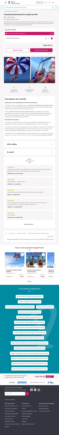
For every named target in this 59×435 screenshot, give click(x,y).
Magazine (24, 421)
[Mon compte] (46, 2)
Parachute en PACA (9, 411)
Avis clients (24, 419)
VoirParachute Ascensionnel (11, 11)
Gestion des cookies (10, 399)
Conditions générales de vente (29, 411)
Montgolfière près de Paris (11, 413)
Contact (24, 408)
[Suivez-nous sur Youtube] (39, 390)
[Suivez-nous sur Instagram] (35, 390)
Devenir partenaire (43, 406)
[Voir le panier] (53, 2)
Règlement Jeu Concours (28, 424)
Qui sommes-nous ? (27, 406)
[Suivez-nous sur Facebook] (31, 390)
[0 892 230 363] (42, 376)
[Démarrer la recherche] (52, 7)
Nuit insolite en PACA (10, 416)
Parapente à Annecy (10, 421)
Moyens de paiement (27, 413)
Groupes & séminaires (44, 411)
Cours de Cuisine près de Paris (12, 424)
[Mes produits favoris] (50, 2)
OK (27, 393)
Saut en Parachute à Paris (11, 406)
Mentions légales (26, 416)
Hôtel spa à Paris (9, 419)
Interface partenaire (44, 408)
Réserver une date (18, 50)
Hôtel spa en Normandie (11, 408)
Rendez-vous (39, 2)
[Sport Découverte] (14, 2)
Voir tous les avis (28, 224)
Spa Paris (7, 426)
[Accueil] (6, 233)
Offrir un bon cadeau (42, 50)
